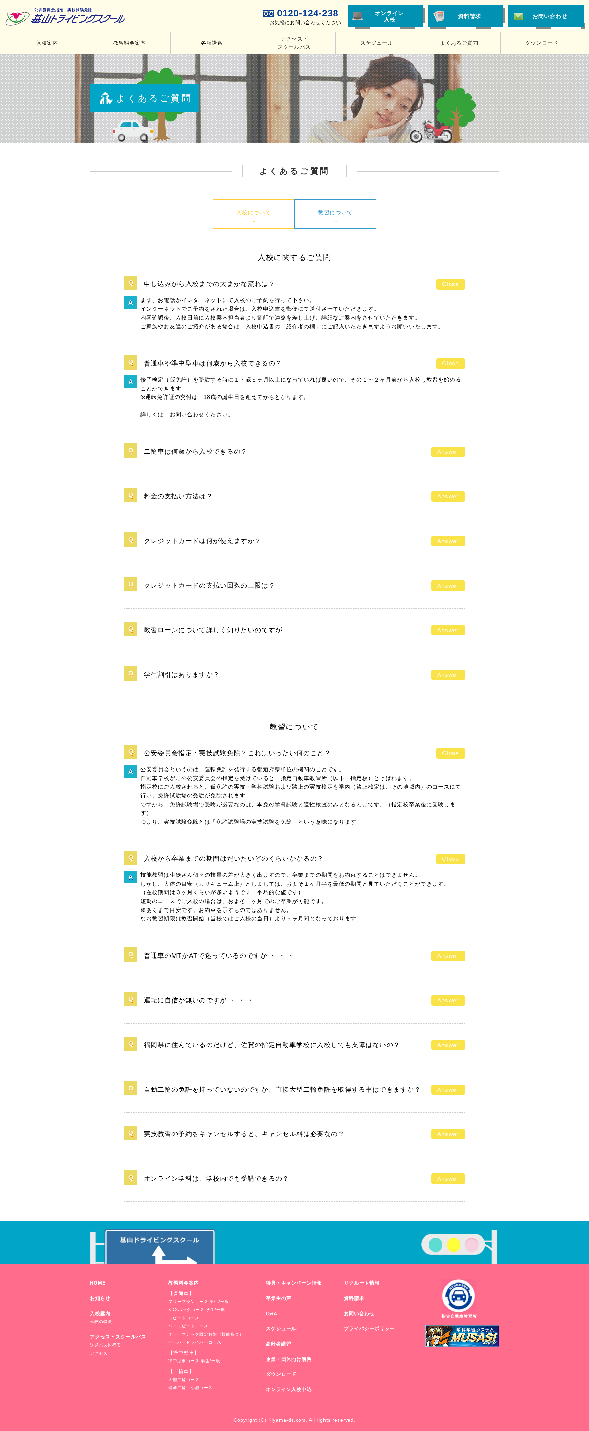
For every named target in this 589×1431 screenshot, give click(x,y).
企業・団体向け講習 (289, 1359)
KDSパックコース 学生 (191, 1310)
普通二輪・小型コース (190, 1388)
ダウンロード (541, 43)
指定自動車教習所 (459, 1316)
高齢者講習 (278, 1344)
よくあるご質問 (459, 43)
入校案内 (100, 1313)
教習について (335, 212)
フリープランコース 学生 (193, 1302)
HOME (98, 1283)
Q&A (271, 1313)
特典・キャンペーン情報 (294, 1283)
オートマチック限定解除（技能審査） (206, 1334)
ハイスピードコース (188, 1326)
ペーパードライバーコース (195, 1342)
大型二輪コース (183, 1380)
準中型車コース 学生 (189, 1361)
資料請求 (469, 16)
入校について (253, 212)
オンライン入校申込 (289, 1389)
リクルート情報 (362, 1283)
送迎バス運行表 (105, 1345)
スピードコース (183, 1318)
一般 (224, 1302)
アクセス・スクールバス (118, 1336)
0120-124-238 (307, 13)
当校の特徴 (101, 1322)
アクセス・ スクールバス (294, 43)
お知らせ (100, 1298)
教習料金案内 (183, 1283)
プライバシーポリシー (369, 1328)
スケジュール (376, 43)
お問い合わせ (550, 16)
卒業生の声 (278, 1298)
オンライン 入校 (389, 16)
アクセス (99, 1353)
